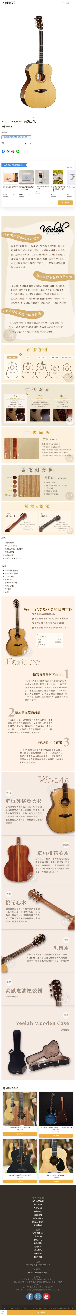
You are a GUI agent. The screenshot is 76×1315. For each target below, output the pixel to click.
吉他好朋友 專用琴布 (12, 188)
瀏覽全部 (70, 167)
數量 (2, 143)
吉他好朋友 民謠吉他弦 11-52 (27, 188)
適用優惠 (4, 133)
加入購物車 (65, 203)
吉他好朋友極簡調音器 (43, 188)
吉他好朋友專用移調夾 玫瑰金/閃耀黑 (59, 189)
